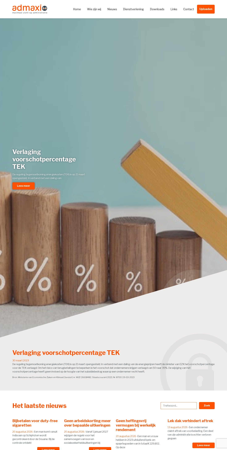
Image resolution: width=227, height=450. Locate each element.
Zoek (207, 405)
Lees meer (23, 185)
